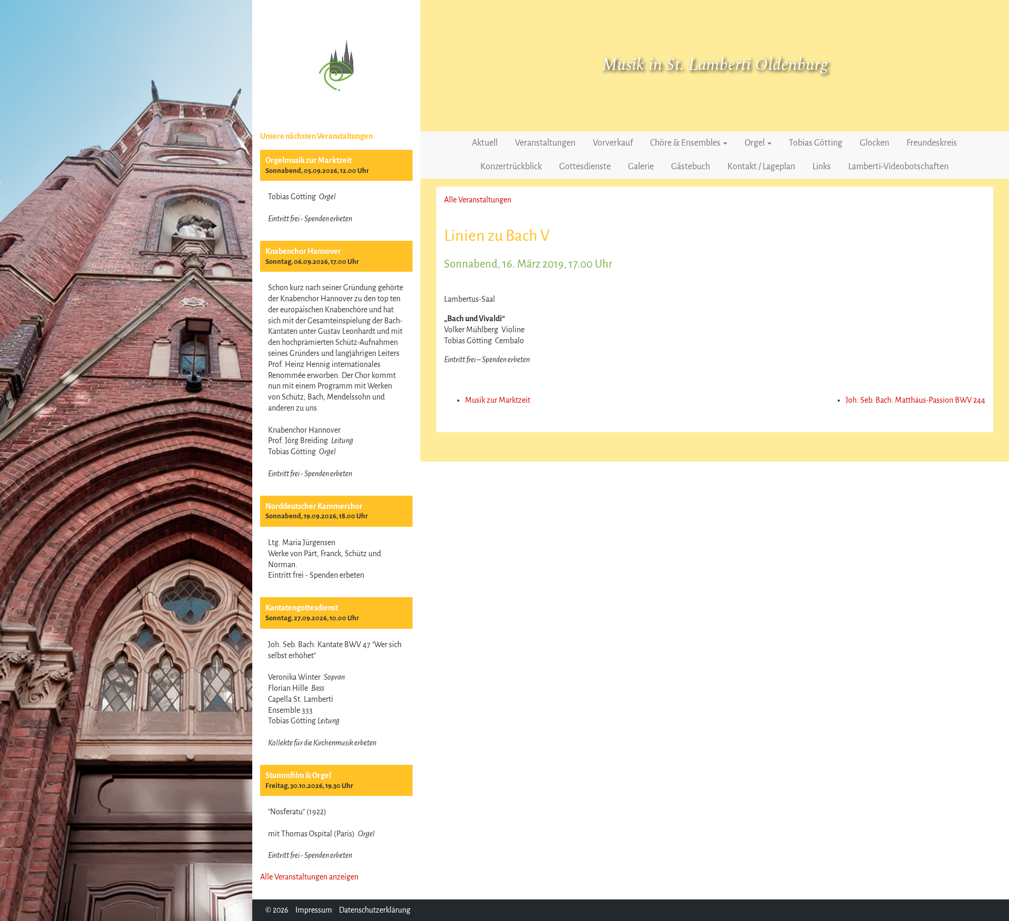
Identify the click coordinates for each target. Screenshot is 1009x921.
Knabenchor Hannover (303, 251)
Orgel (755, 143)
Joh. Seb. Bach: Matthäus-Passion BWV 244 (915, 400)
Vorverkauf (613, 143)
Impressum (313, 910)
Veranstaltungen (545, 143)
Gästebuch (690, 166)
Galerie (641, 166)
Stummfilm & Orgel (298, 775)
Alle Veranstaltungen (477, 200)
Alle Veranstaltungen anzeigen (309, 877)
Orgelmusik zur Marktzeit (308, 160)
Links (821, 166)
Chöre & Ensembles (686, 143)
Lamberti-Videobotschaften (898, 166)
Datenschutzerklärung (374, 910)
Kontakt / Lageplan (761, 166)
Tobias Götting (815, 143)
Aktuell (485, 143)
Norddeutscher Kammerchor (314, 506)
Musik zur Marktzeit (497, 400)
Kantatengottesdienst (301, 607)
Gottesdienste (585, 166)
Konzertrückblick (511, 166)
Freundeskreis (932, 143)
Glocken (874, 143)
